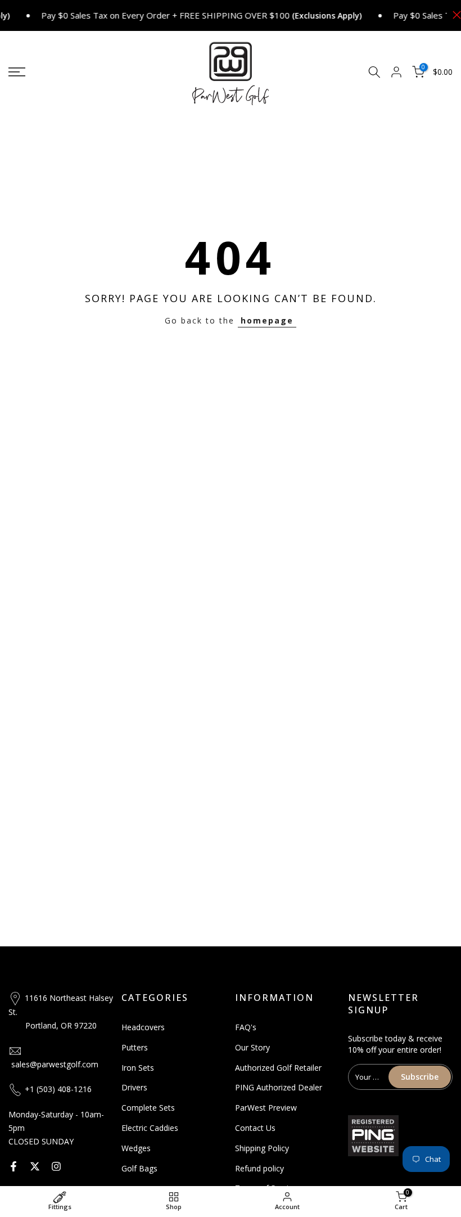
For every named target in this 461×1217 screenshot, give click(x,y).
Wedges (136, 1148)
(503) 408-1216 (64, 1089)
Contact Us (255, 1127)
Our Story (252, 1047)
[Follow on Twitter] (35, 1166)
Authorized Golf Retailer (278, 1067)
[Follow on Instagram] (56, 1166)
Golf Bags (139, 1168)
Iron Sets (137, 1067)
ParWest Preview (266, 1107)
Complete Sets (148, 1107)
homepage (267, 320)
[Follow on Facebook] (13, 1166)
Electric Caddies (149, 1127)
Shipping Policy (262, 1148)
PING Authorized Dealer (278, 1087)
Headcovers (143, 1027)
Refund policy (259, 1168)
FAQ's (245, 1027)
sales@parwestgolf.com (54, 1064)
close (454, 15)
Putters (134, 1047)
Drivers (134, 1087)
